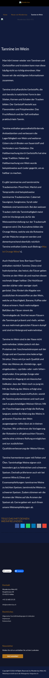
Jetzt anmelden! (12, 656)
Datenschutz (6, 621)
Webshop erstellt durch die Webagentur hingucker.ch (20, 673)
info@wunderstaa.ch (9, 605)
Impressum (6, 619)
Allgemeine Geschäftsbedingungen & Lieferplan (18, 616)
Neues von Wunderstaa (19, 15)
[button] (17, 526)
